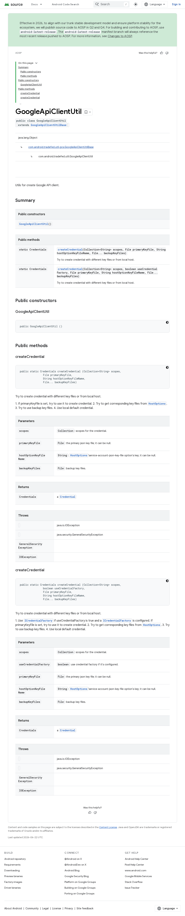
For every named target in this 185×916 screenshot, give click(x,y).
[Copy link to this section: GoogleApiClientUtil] (52, 312)
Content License (108, 827)
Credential (67, 496)
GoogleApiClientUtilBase (48, 125)
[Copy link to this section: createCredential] (47, 357)
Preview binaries (13, 876)
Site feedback (85, 908)
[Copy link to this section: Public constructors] (60, 301)
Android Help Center (136, 858)
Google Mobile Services (138, 876)
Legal (45, 908)
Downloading (12, 870)
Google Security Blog (76, 876)
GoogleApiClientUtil (33, 224)
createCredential (70, 249)
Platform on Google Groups (80, 882)
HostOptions (157, 403)
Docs (34, 4)
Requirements (12, 864)
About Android (13, 908)
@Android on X (73, 858)
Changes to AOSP (120, 36)
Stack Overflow (134, 882)
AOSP (18, 52)
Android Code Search (65, 4)
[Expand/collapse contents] (36, 63)
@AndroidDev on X (75, 864)
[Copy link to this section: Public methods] (51, 346)
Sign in (176, 4)
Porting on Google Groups (79, 893)
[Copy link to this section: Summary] (38, 201)
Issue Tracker (132, 887)
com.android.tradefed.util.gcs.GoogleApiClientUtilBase (61, 147)
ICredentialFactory (38, 620)
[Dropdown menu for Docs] (43, 4)
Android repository (15, 858)
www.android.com (135, 870)
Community (32, 908)
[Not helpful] (167, 53)
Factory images (13, 882)
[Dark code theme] (167, 322)
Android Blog (71, 870)
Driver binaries (12, 887)
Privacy (69, 908)
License (56, 908)
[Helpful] (161, 53)
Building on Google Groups (79, 887)
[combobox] (111, 4)
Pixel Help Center (134, 864)
